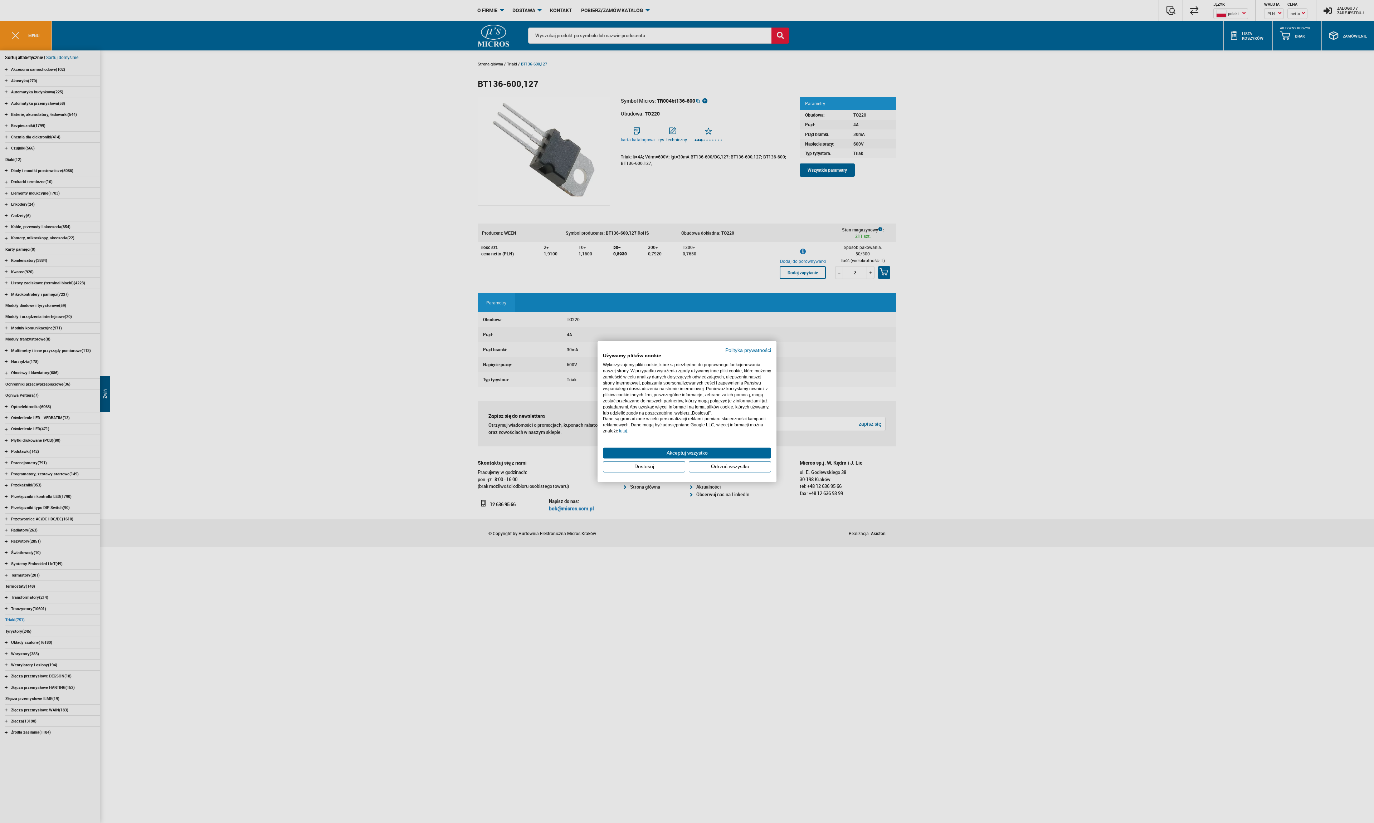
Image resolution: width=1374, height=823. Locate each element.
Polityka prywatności (748, 350)
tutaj (623, 430)
